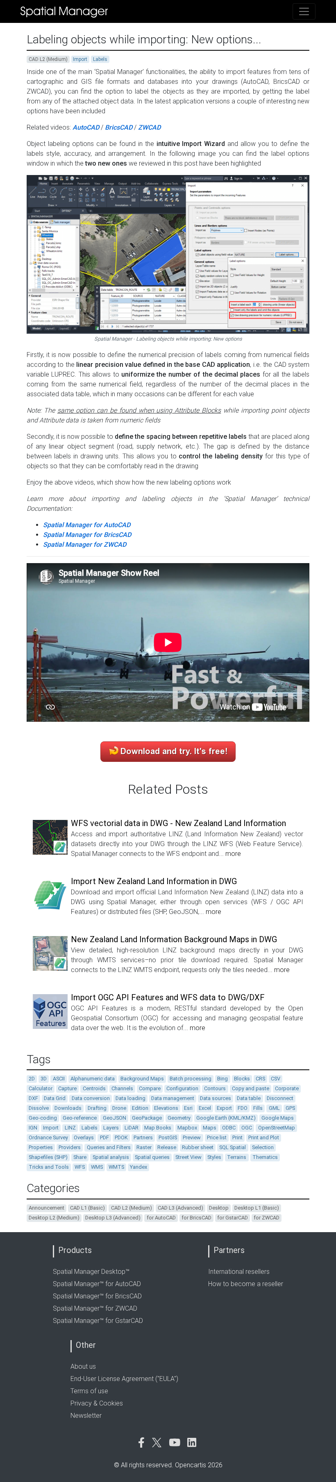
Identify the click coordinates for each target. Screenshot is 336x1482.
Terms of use (89, 1391)
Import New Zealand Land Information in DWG (154, 881)
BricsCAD (118, 127)
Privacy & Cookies (96, 1403)
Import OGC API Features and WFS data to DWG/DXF (168, 997)
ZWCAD (149, 127)
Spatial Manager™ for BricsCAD (97, 1296)
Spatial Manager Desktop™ (91, 1271)
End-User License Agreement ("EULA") (124, 1379)
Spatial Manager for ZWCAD (84, 544)
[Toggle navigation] (304, 11)
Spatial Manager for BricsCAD (87, 535)
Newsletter (86, 1415)
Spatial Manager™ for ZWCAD (95, 1308)
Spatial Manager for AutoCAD (86, 525)
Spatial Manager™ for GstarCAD (98, 1321)
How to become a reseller (245, 1284)
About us (83, 1366)
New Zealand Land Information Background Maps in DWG (174, 939)
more (233, 854)
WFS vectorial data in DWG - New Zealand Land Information (178, 823)
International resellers (239, 1271)
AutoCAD (86, 127)
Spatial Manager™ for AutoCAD (97, 1284)
